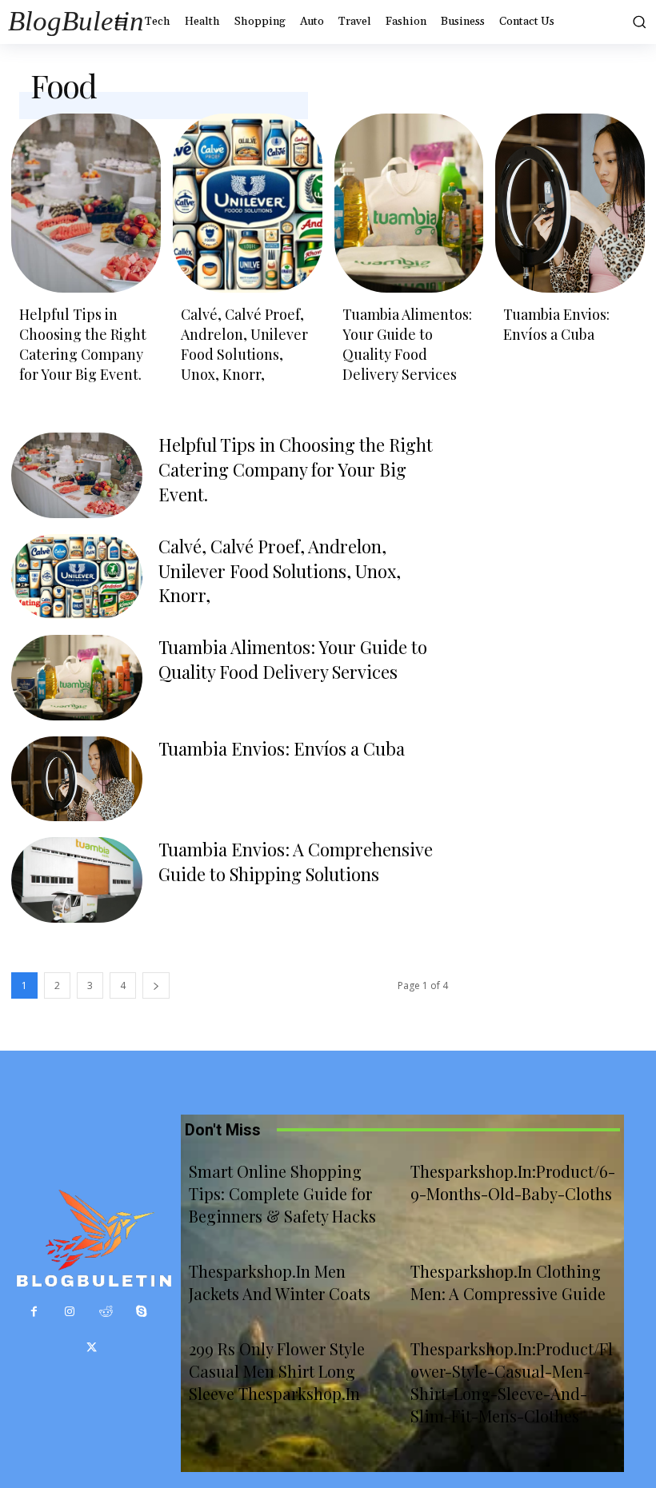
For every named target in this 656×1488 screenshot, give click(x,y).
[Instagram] (70, 1312)
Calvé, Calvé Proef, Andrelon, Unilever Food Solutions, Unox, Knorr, (244, 345)
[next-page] (156, 985)
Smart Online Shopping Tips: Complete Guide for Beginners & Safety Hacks (282, 1193)
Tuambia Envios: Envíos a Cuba (556, 324)
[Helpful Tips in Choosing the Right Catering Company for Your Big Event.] (86, 203)
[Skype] (142, 1312)
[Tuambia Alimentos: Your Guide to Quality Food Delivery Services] (409, 203)
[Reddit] (106, 1312)
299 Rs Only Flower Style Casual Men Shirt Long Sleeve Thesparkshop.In (277, 1371)
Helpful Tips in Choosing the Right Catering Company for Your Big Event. (82, 345)
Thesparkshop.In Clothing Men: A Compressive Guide (508, 1282)
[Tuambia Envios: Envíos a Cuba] (570, 203)
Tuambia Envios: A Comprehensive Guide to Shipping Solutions (295, 861)
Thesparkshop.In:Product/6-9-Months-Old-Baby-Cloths (512, 1182)
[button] (636, 21)
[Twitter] (92, 1348)
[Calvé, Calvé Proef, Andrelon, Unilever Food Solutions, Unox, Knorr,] (247, 203)
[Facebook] (34, 1312)
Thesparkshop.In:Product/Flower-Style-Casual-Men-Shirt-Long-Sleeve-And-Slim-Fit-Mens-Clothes (511, 1382)
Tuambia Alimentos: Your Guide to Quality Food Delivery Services (407, 345)
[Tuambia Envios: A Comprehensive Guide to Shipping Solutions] (76, 879)
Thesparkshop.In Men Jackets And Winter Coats (279, 1282)
